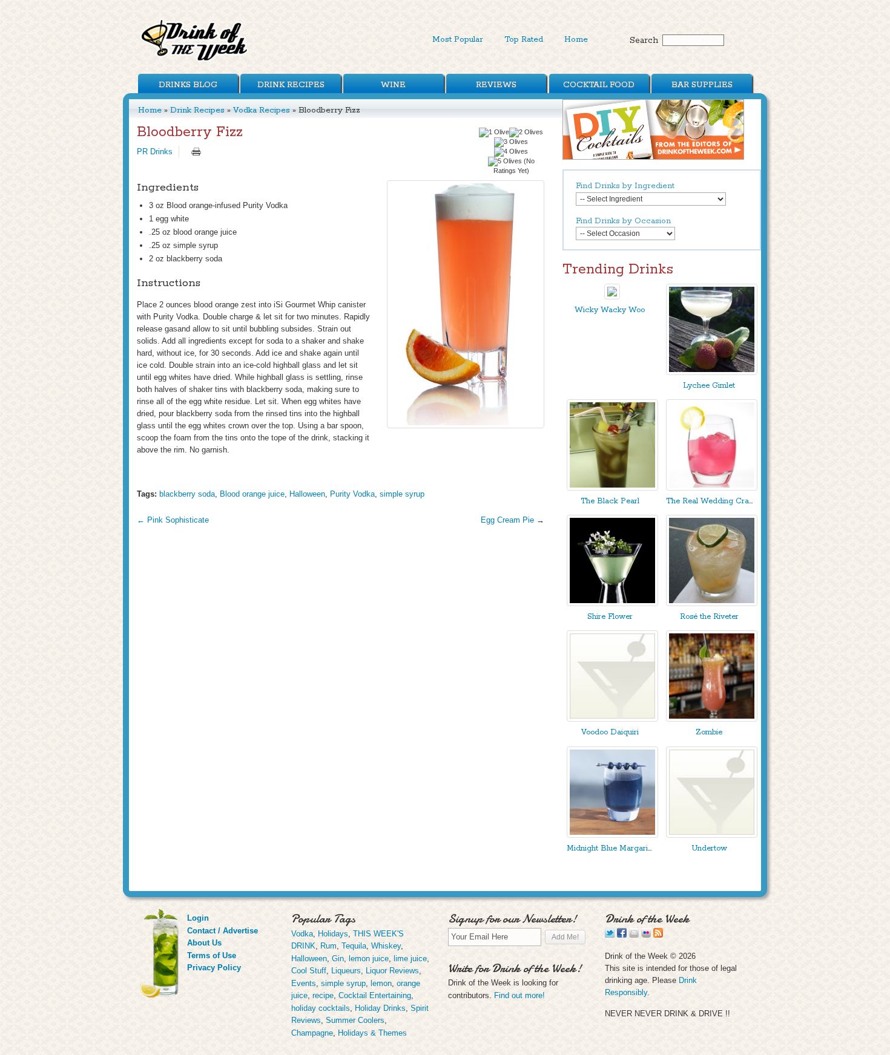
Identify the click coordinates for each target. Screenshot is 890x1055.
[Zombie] (711, 718)
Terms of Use (211, 955)
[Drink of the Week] (195, 60)
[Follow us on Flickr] (646, 934)
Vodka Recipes (261, 110)
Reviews (496, 84)
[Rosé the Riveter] (711, 603)
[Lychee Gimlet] (711, 372)
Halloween (307, 493)
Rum (328, 945)
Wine (393, 84)
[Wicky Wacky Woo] (612, 296)
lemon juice (369, 958)
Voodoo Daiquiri (610, 732)
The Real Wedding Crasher (715, 501)
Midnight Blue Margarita (610, 848)
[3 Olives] (511, 142)
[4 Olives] (511, 152)
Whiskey (386, 945)
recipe (323, 995)
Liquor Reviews (392, 970)
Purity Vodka (352, 493)
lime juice (410, 958)
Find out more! (519, 995)
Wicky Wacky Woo (610, 310)
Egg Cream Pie (507, 519)
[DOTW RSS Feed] (658, 934)
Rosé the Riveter (709, 617)
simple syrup (402, 493)
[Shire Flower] (612, 603)
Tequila (353, 945)
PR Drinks (155, 151)
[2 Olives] (526, 132)
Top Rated (523, 39)
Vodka (302, 933)
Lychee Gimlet (709, 386)
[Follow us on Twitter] (610, 934)
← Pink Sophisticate (173, 519)
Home (576, 39)
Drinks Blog (188, 84)
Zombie (709, 732)
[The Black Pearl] (612, 487)
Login (198, 918)
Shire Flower (610, 617)
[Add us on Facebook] (622, 934)
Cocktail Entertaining (374, 995)
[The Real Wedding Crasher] (711, 487)
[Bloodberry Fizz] (465, 304)
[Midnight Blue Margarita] (612, 835)
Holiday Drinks (380, 1008)
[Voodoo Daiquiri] (612, 718)
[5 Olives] (505, 161)
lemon (381, 983)
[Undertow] (711, 835)
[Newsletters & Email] (634, 934)
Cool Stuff (308, 970)
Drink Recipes (291, 84)
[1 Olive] (494, 132)
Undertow (709, 848)
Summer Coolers (355, 1020)
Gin (338, 958)
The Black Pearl (610, 501)
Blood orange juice (252, 493)
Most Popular (457, 39)
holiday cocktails (320, 1008)
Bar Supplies (702, 84)
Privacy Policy (214, 967)
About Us (204, 942)
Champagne (312, 1032)
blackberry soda (187, 493)
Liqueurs (346, 970)
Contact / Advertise (222, 930)
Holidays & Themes (372, 1032)
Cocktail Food (599, 84)
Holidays (333, 933)
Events (303, 983)
